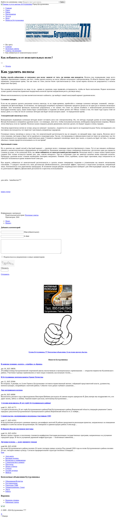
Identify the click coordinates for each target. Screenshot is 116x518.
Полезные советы (32, 215)
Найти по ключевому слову (11, 2)
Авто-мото (9, 456)
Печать (8, 66)
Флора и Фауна (11, 466)
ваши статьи (5, 192)
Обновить (5, 268)
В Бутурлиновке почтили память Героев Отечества (22, 377)
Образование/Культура (14, 481)
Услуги (8, 16)
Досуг (7, 489)
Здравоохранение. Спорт (15, 487)
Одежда (8, 468)
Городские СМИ (11, 485)
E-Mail (26, 236)
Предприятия (10, 14)
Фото (7, 18)
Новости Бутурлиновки (14, 20)
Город (7, 10)
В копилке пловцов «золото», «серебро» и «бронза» (21, 364)
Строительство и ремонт (14, 462)
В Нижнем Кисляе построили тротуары (17, 429)
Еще (2, 452)
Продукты (9, 464)
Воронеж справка (12, 500)
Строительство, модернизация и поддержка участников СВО (26, 416)
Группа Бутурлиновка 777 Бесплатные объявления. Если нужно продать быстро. (58, 352)
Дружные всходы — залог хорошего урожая (19, 442)
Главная (8, 8)
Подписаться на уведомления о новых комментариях (24, 257)
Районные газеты (12, 502)
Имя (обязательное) (31, 232)
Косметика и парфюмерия (15, 460)
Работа (8, 491)
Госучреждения (11, 483)
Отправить (5, 274)
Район (7, 12)
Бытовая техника (12, 458)
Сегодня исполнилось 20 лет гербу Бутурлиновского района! (26, 403)
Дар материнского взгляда (12, 390)
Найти (62, 2)
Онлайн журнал (11, 470)
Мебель (8, 472)
